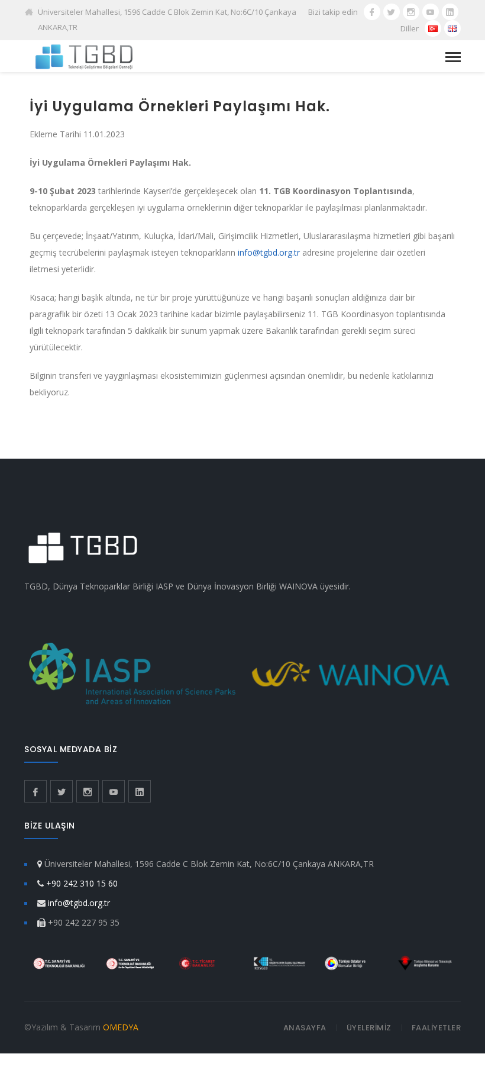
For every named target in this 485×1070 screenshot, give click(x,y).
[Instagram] (411, 12)
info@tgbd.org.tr (269, 252)
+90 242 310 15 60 (82, 883)
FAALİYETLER (436, 1027)
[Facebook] (372, 12)
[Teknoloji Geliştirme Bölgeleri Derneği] (84, 56)
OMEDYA (120, 1027)
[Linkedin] (450, 12)
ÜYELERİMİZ (369, 1027)
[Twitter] (391, 12)
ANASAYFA (304, 1027)
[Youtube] (430, 12)
